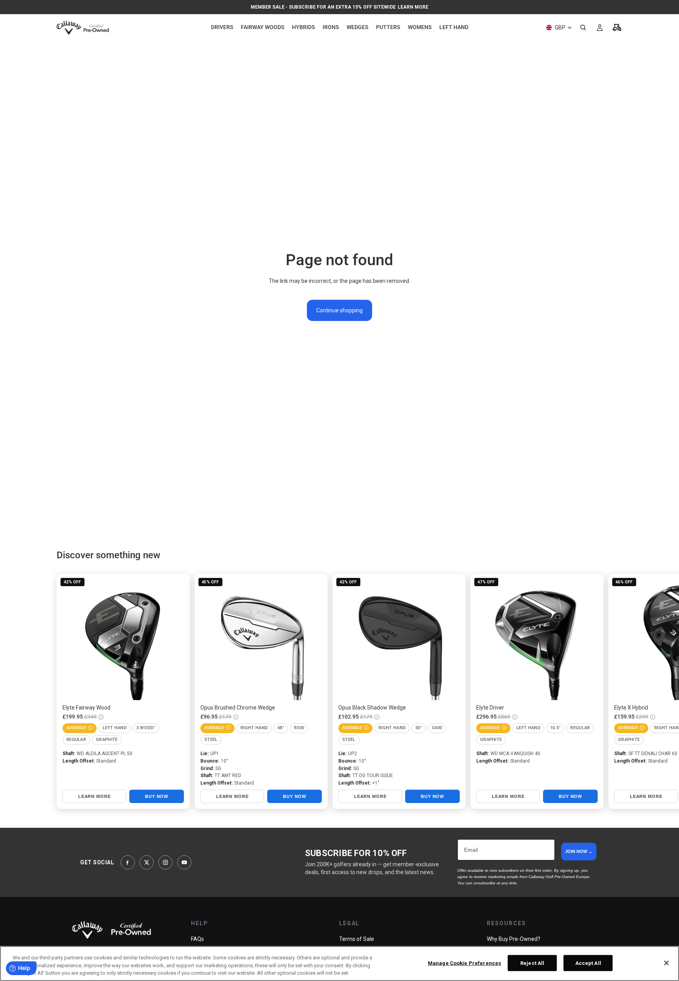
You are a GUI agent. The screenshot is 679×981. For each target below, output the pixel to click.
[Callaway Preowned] (111, 930)
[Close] (666, 963)
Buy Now (156, 796)
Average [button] (76, 727)
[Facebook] (128, 862)
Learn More (413, 7)
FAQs (197, 939)
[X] (146, 862)
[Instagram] (165, 862)
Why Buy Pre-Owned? (513, 939)
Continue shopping (339, 310)
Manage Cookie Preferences (464, 963)
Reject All (532, 963)
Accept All (588, 963)
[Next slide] (613, 691)
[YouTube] (184, 862)
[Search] (583, 27)
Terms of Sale (356, 939)
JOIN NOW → (579, 851)
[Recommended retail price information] (101, 717)
